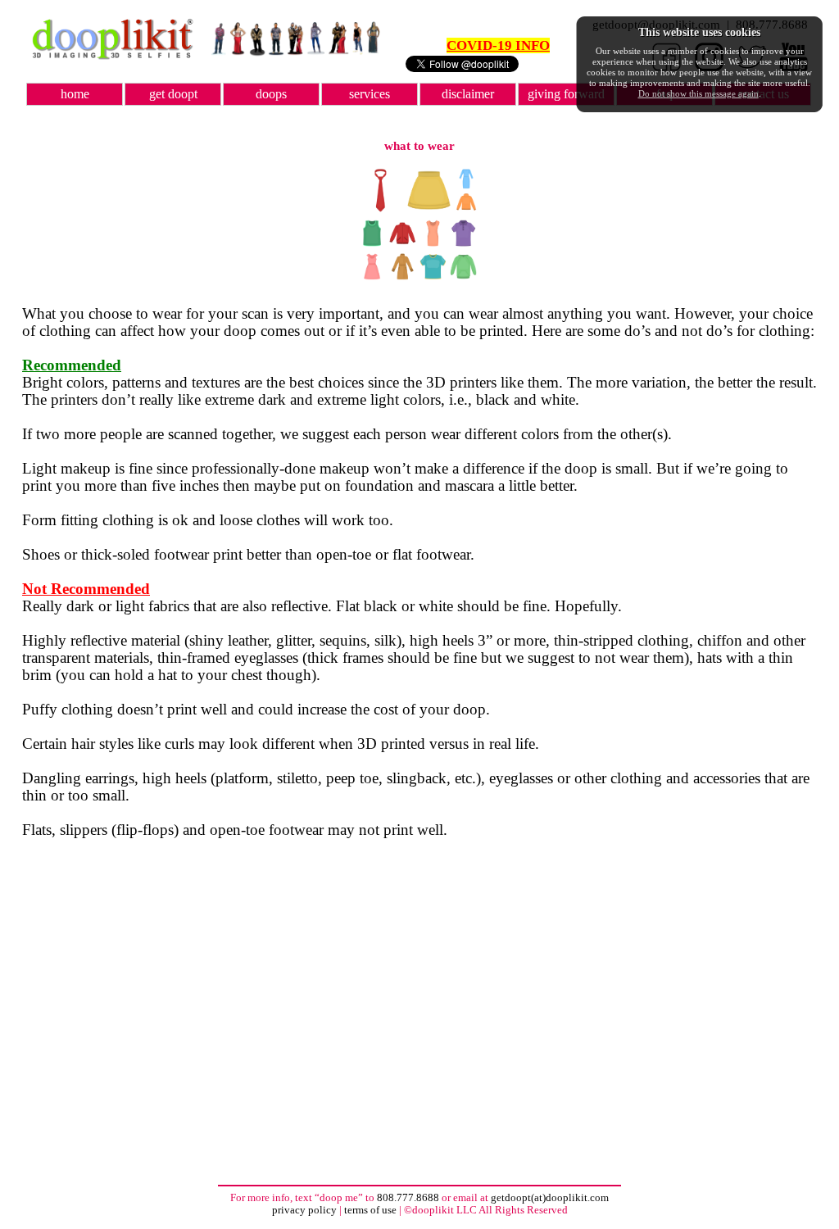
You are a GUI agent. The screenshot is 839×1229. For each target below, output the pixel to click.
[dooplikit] (112, 56)
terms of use (370, 1210)
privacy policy (305, 1210)
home (75, 94)
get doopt (173, 94)
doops (271, 94)
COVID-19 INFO (498, 45)
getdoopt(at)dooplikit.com (550, 1197)
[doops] (295, 53)
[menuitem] (75, 94)
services (369, 94)
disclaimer (468, 94)
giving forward (566, 94)
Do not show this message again (698, 93)
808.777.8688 (408, 1197)
